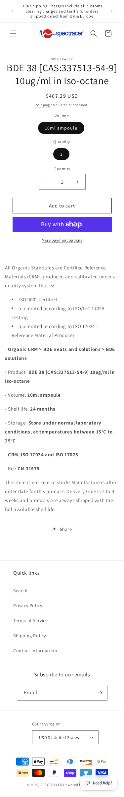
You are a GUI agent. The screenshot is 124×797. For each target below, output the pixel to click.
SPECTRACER (51, 784)
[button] (13, 33)
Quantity (62, 169)
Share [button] (66, 529)
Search (20, 591)
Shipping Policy (29, 636)
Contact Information (35, 651)
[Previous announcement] (12, 11)
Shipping (43, 105)
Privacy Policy (27, 605)
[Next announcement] (111, 11)
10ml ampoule (61, 128)
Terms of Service (30, 620)
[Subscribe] (100, 693)
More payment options (62, 240)
